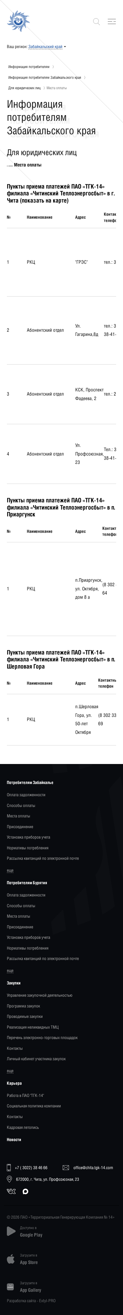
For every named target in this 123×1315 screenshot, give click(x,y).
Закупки (14, 982)
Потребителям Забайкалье (30, 782)
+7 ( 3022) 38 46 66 (31, 1167)
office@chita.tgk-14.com (93, 1167)
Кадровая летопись (23, 1127)
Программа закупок (23, 1005)
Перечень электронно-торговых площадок (42, 1037)
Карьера (14, 1083)
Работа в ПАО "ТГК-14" (25, 1095)
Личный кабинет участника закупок (36, 1058)
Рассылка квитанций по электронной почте (43, 858)
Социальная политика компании (34, 1105)
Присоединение (20, 826)
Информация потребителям (29, 66)
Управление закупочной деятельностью (40, 995)
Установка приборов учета (28, 836)
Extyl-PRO (47, 1300)
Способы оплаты (21, 805)
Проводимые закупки (25, 1016)
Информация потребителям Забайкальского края (44, 77)
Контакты (15, 1048)
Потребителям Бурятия (27, 882)
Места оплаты (18, 815)
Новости (14, 1139)
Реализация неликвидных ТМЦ (33, 1027)
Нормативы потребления (27, 847)
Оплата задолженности (26, 794)
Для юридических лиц (24, 88)
